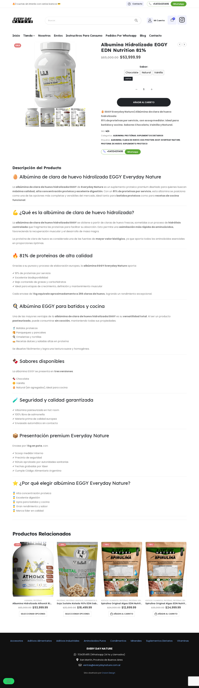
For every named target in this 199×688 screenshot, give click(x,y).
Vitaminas (183, 640)
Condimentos (118, 640)
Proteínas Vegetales (74, 600)
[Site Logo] (22, 20)
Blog (143, 35)
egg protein (147, 140)
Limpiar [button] (128, 78)
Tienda (27, 35)
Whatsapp (132, 152)
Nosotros (44, 35)
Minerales (136, 640)
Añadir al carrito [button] (123, 613)
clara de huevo (131, 140)
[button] (8, 681)
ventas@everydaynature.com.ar (101, 665)
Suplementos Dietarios (150, 135)
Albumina (118, 135)
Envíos (58, 35)
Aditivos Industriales (67, 640)
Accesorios (16, 640)
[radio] (131, 72)
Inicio (16, 35)
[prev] (180, 44)
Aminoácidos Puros (95, 640)
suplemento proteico (135, 143)
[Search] (136, 20)
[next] (184, 44)
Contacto (155, 35)
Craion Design (108, 672)
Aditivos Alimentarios (40, 640)
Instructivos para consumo (84, 35)
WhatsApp (178, 4)
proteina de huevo (111, 143)
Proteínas (130, 135)
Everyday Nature (170, 140)
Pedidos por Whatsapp (121, 35)
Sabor (143, 67)
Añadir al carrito (143, 102)
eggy (157, 140)
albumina (116, 140)
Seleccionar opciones (33, 613)
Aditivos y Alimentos (110, 600)
